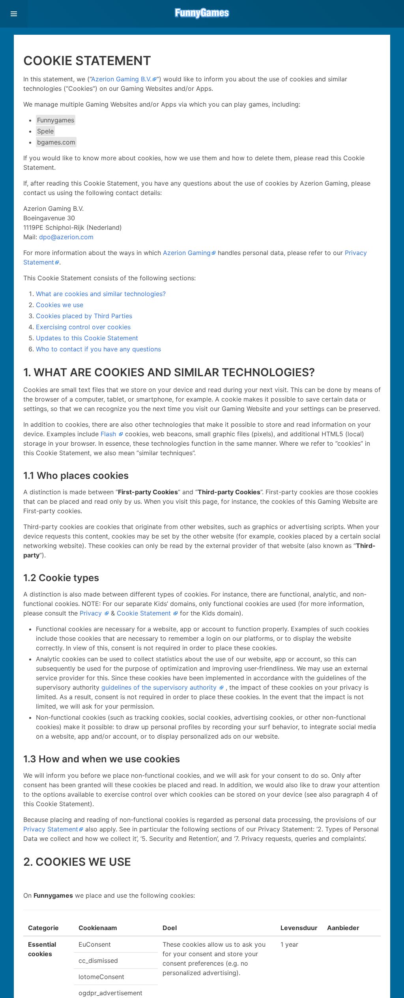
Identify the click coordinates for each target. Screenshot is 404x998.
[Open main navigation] (14, 14)
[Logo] (202, 14)
